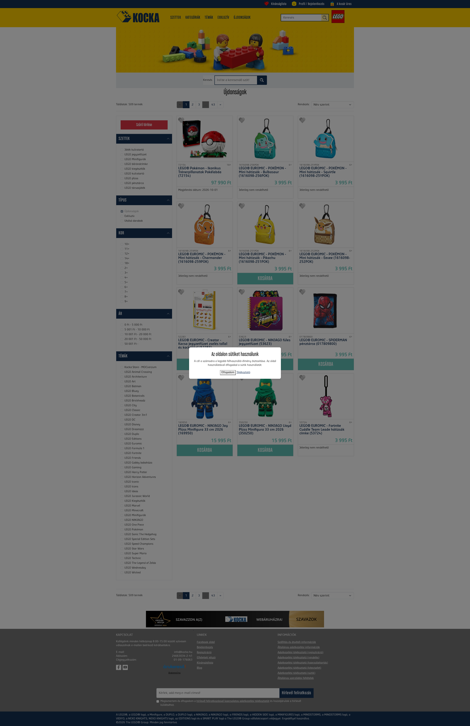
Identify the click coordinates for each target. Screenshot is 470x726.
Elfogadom (227, 372)
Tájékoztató (243, 372)
